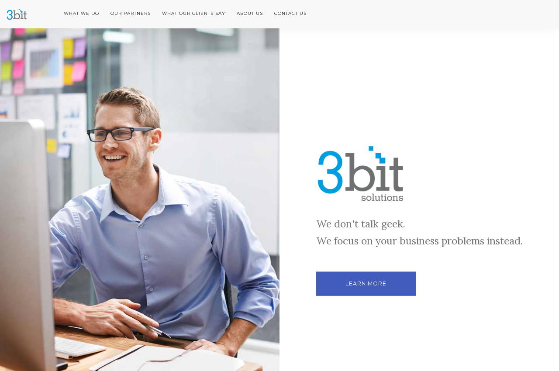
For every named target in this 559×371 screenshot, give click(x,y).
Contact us (290, 13)
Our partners (130, 13)
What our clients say (193, 13)
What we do (81, 13)
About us (250, 13)
